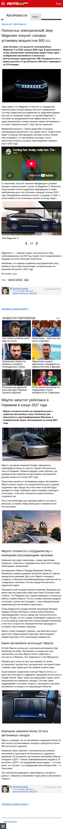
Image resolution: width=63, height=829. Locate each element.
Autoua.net (6, 24)
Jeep (14, 273)
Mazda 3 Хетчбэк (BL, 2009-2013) (25, 293)
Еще (36, 16)
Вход (58, 3)
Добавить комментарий (14, 309)
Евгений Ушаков (20, 288)
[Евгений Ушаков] (5, 290)
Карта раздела (10, 821)
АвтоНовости (16, 15)
